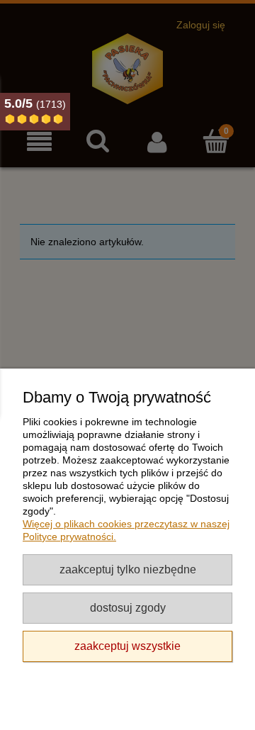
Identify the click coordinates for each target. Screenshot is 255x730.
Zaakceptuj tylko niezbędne (128, 569)
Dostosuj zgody (128, 607)
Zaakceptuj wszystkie (127, 645)
